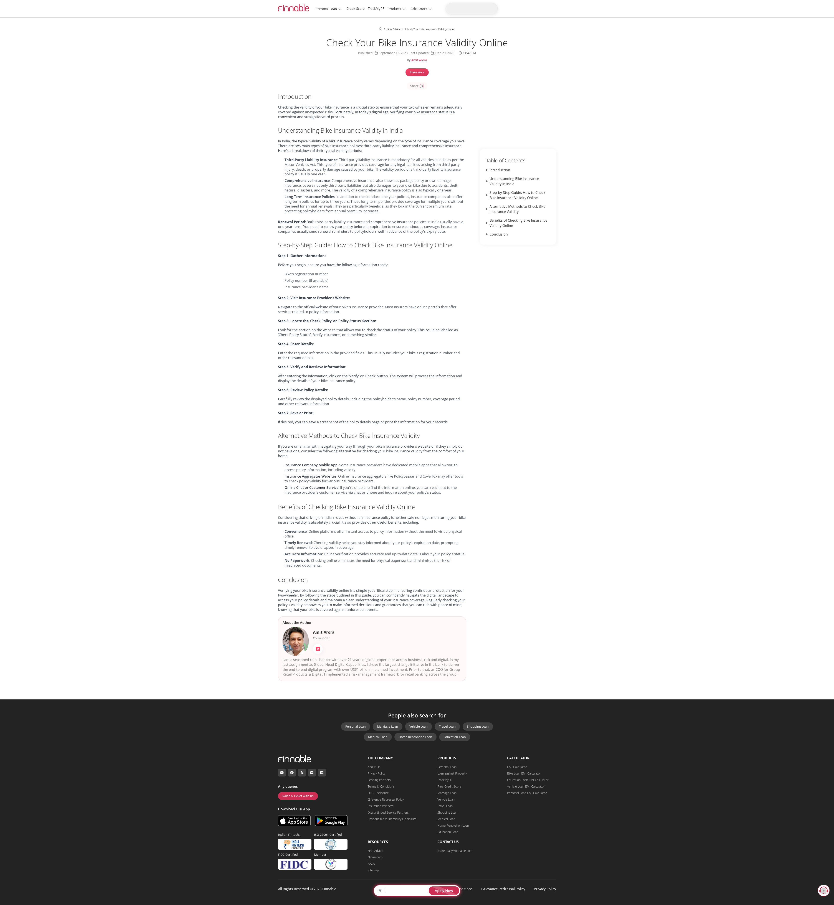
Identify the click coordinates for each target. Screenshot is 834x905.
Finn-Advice (375, 851)
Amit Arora (419, 60)
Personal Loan (326, 9)
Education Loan (454, 737)
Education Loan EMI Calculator (527, 780)
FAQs (371, 864)
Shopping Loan (478, 726)
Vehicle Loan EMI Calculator (526, 786)
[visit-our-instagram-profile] (312, 772)
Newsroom (375, 857)
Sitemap (373, 870)
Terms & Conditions (381, 786)
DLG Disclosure (378, 793)
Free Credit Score (449, 786)
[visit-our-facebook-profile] (292, 772)
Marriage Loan (387, 726)
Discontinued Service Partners (388, 812)
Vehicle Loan (418, 726)
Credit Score (355, 8)
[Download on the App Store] (294, 820)
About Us (374, 767)
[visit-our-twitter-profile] (302, 772)
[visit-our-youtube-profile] (282, 772)
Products (394, 9)
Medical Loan (377, 737)
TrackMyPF (376, 8)
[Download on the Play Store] (331, 820)
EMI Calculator (517, 767)
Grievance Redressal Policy (386, 799)
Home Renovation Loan (415, 737)
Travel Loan (447, 726)
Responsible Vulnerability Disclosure (392, 819)
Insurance (417, 72)
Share (414, 86)
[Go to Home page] (380, 29)
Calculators (418, 9)
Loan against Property (452, 773)
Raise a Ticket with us (298, 796)
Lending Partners (379, 780)
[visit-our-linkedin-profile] (322, 772)
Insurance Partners (381, 806)
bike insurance (341, 141)
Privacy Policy (376, 773)
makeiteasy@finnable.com (454, 851)
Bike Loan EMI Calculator (524, 773)
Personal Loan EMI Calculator (527, 793)
